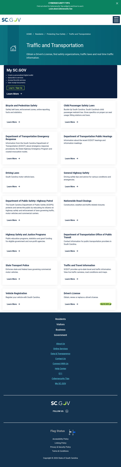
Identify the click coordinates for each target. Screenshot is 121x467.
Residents (39, 34)
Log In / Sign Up (15, 88)
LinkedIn (67, 411)
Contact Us (60, 358)
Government (60, 334)
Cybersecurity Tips (60, 378)
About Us (60, 343)
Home (29, 34)
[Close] (117, 3)
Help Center (60, 368)
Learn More (13, 93)
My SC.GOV (105, 304)
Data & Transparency (60, 353)
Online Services (60, 348)
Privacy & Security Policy (60, 447)
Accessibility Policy (61, 439)
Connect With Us (60, 363)
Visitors (60, 324)
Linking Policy (60, 443)
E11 (60, 373)
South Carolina (11, 20)
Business (60, 329)
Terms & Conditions (60, 451)
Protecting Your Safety (56, 34)
